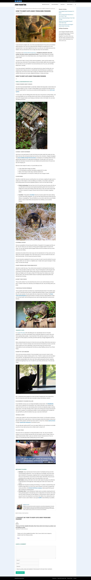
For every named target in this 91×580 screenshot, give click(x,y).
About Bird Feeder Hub (62, 578)
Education (63, 4)
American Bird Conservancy (30, 52)
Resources (55, 578)
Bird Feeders (19, 513)
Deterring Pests (25, 513)
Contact (74, 578)
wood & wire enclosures (25, 422)
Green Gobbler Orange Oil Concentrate (27, 157)
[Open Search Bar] (75, 4)
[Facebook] (15, 1)
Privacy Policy (69, 578)
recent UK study (21, 332)
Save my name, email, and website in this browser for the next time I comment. (34, 569)
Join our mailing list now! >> (71, 1)
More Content (70, 4)
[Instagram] (17, 1)
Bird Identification (45, 4)
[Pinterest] (19, 1)
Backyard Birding (55, 4)
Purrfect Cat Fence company (35, 488)
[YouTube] (21, 1)
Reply (18, 538)
